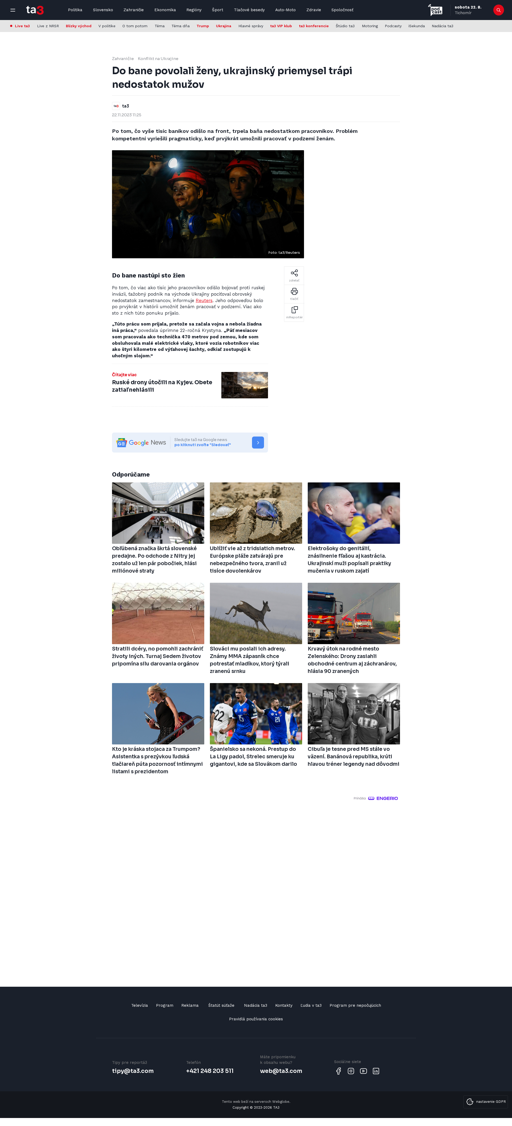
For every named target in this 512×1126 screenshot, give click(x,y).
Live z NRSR (48, 26)
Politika (75, 9)
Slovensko (103, 9)
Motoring (370, 26)
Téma (160, 26)
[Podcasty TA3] (435, 10)
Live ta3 (22, 26)
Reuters (204, 300)
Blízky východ (78, 26)
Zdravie (313, 9)
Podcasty (393, 26)
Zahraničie (133, 9)
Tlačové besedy (249, 9)
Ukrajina (223, 26)
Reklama (190, 1005)
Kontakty (284, 1005)
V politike (106, 26)
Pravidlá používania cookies (256, 1019)
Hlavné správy (250, 26)
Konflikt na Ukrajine (158, 58)
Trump (203, 26)
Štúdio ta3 (345, 26)
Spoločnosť (342, 9)
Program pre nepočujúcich (355, 1005)
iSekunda (417, 26)
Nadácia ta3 (442, 26)
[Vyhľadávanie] (498, 10)
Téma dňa (180, 26)
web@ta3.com (281, 1071)
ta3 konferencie (314, 26)
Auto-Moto (285, 9)
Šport (217, 9)
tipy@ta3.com (133, 1071)
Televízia (139, 1005)
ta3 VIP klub (281, 26)
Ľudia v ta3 (311, 1005)
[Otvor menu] (13, 10)
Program (164, 1005)
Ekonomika (165, 9)
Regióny (194, 9)
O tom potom (134, 26)
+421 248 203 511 (210, 1071)
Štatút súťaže (221, 1005)
